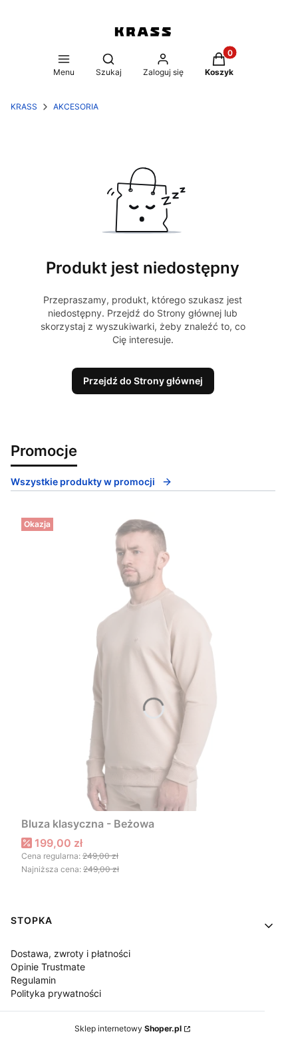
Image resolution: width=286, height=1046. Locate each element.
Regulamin (33, 980)
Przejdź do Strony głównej (143, 380)
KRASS (24, 107)
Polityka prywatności (56, 993)
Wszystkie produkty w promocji (83, 481)
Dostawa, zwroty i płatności (70, 953)
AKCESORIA (75, 107)
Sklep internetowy (128, 1028)
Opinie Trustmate (48, 966)
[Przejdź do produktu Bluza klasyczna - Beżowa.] (143, 661)
